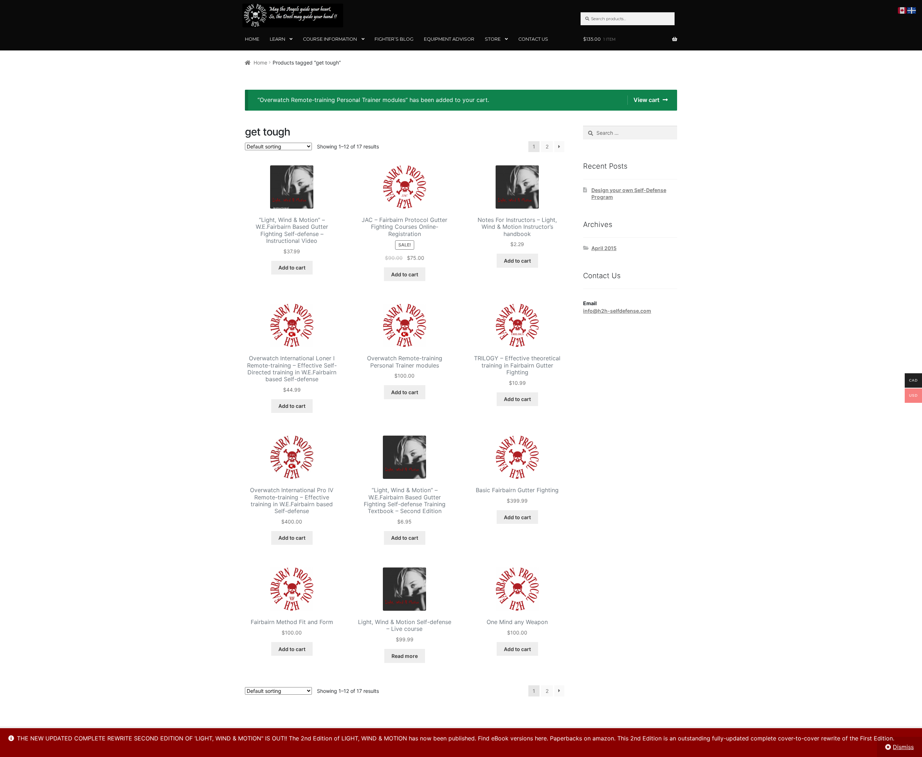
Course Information (330, 39)
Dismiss (903, 747)
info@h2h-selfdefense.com (617, 311)
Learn (277, 39)
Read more (404, 656)
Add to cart (291, 267)
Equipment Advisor (449, 39)
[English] (902, 9)
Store (493, 39)
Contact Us (533, 39)
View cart (646, 99)
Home (252, 39)
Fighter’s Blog (394, 39)
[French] (912, 9)
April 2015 (604, 248)
